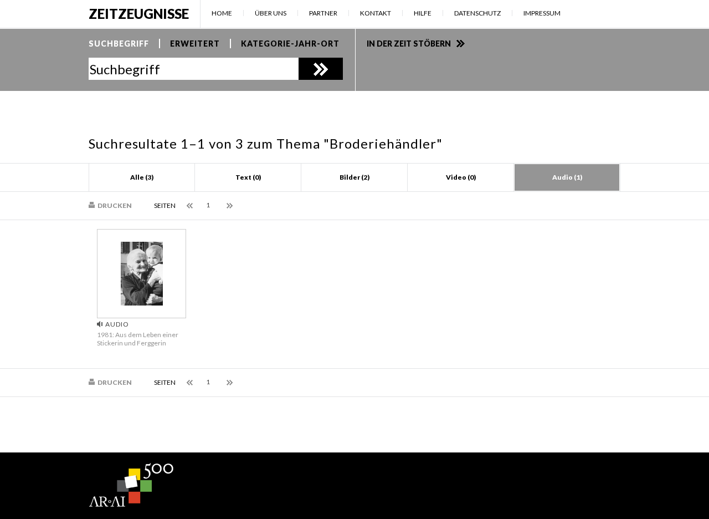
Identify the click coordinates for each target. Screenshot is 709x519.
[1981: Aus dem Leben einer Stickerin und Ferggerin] (142, 303)
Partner (323, 13)
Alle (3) (141, 177)
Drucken (114, 205)
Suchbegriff (119, 43)
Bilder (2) (354, 177)
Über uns (270, 13)
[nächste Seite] (231, 206)
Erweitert (195, 43)
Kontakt (375, 13)
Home (222, 13)
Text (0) (248, 177)
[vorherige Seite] (191, 206)
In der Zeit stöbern (409, 43)
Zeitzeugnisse (139, 14)
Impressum (542, 13)
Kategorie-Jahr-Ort (290, 43)
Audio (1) (567, 177)
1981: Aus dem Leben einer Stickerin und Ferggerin (137, 338)
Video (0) (461, 177)
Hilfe (422, 13)
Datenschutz (477, 13)
